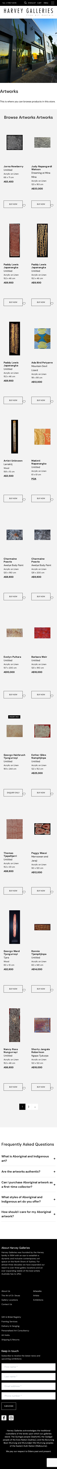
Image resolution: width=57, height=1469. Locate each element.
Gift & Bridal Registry (11, 1317)
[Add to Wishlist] (24, 205)
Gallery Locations (9, 1300)
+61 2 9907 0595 (9, 3)
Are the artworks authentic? (28, 1171)
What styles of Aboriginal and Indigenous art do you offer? (28, 1199)
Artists (36, 1295)
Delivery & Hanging (10, 1326)
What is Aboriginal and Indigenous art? (28, 1158)
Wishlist (32, 3)
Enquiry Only (13, 792)
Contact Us (6, 1304)
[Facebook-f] (3, 1417)
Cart (39, 3)
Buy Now (13, 204)
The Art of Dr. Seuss (10, 1295)
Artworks (37, 1291)
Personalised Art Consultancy (15, 1330)
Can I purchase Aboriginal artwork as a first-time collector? (28, 1184)
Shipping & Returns (10, 1339)
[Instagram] (11, 1417)
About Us (5, 1291)
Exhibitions (38, 1300)
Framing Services (9, 1321)
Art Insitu (5, 1335)
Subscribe (8, 1406)
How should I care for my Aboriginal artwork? (28, 1214)
